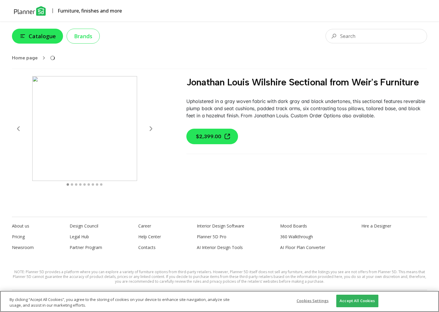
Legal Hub (79, 236)
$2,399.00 (208, 136)
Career (144, 226)
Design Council (84, 226)
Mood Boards (293, 226)
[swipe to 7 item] (97, 184)
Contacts (147, 247)
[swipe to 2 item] (76, 184)
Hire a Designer (376, 226)
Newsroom (23, 247)
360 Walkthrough (296, 236)
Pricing (18, 236)
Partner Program (86, 247)
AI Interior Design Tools (220, 247)
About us (20, 226)
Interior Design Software (220, 226)
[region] (219, 301)
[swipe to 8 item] (101, 184)
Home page (25, 58)
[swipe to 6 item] (93, 184)
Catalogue (42, 36)
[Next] (150, 128)
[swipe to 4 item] (84, 184)
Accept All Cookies (357, 300)
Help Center (149, 236)
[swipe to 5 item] (89, 184)
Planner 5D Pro (211, 236)
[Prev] (18, 128)
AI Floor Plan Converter (302, 247)
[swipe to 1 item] (72, 184)
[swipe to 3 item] (80, 184)
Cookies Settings (313, 300)
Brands (83, 36)
